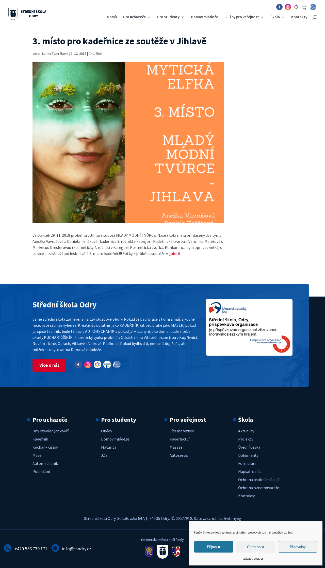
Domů (112, 17)
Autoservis (179, 455)
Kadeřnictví (179, 439)
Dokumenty (248, 455)
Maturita (108, 447)
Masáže (176, 447)
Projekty (245, 439)
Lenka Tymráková (55, 53)
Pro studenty (168, 17)
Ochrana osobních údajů (259, 479)
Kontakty (299, 17)
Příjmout (213, 546)
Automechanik (45, 463)
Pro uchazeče (134, 17)
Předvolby (298, 546)
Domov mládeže (204, 17)
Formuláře (247, 463)
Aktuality (246, 430)
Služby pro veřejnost (241, 17)
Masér (37, 455)
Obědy (106, 430)
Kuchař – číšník (45, 447)
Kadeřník (40, 439)
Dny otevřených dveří (50, 430)
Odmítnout (255, 546)
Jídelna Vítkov (182, 430)
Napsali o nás (249, 471)
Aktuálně (95, 53)
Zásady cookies (253, 558)
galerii (175, 253)
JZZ (104, 455)
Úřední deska (249, 447)
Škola (275, 17)
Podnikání (41, 471)
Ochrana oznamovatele (258, 487)
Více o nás (49, 365)
